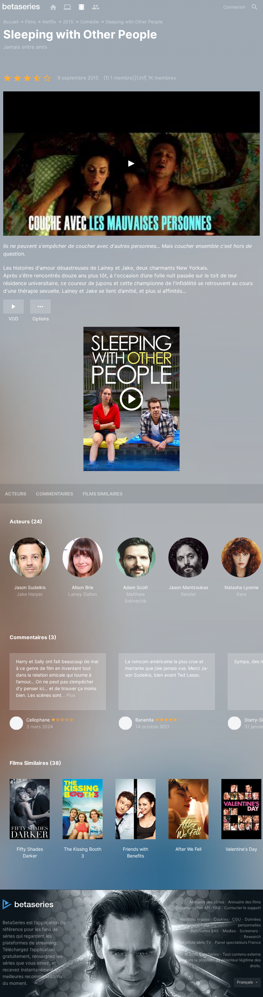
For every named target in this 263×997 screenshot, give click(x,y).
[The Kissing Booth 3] (83, 809)
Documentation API (192, 907)
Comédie (89, 21)
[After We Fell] (188, 809)
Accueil (10, 21)
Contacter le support (242, 907)
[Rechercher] (255, 7)
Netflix (49, 21)
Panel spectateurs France (238, 942)
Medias (229, 930)
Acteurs (15, 493)
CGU (236, 919)
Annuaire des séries (206, 902)
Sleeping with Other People (134, 21)
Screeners (249, 930)
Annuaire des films (244, 902)
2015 (68, 21)
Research (252, 936)
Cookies (221, 919)
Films (30, 21)
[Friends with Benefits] (135, 809)
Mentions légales (194, 919)
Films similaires (103, 493)
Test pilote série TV (194, 942)
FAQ (216, 907)
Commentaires (54, 493)
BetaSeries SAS (205, 930)
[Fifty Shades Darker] (30, 809)
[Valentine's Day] (241, 809)
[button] (30, 570)
